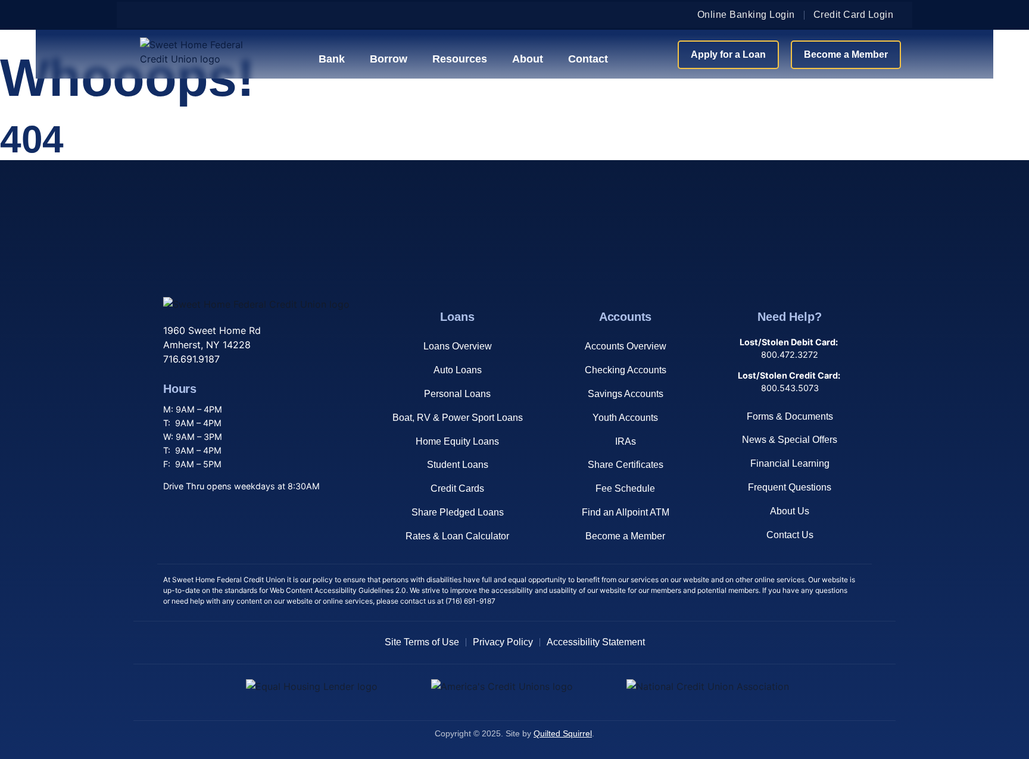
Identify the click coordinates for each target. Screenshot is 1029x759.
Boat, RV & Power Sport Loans (457, 418)
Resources (459, 59)
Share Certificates (625, 465)
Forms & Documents (790, 416)
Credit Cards (457, 488)
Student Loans (457, 465)
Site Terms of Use (422, 642)
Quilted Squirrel (563, 733)
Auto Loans (458, 370)
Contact (588, 59)
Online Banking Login (746, 15)
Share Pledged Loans (457, 512)
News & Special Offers (789, 440)
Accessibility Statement (596, 642)
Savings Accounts (625, 394)
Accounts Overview (625, 346)
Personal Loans (457, 394)
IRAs (625, 441)
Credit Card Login (853, 15)
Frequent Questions (789, 487)
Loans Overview (457, 346)
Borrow (388, 59)
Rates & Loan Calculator (457, 536)
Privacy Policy (503, 642)
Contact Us (789, 535)
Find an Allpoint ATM (625, 512)
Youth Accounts (625, 418)
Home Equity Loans (457, 441)
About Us (789, 511)
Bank (332, 59)
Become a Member (625, 536)
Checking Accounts (625, 370)
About (527, 59)
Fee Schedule (625, 488)
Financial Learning (790, 463)
